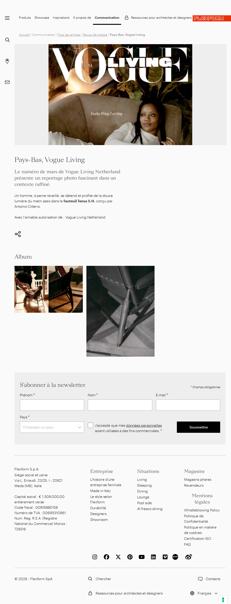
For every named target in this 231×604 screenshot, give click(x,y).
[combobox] (52, 427)
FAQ (187, 544)
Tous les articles (69, 34)
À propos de (82, 17)
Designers (98, 513)
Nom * (93, 395)
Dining (142, 491)
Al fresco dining (150, 508)
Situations (148, 471)
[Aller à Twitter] (117, 557)
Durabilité (98, 508)
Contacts (213, 579)
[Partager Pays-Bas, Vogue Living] (17, 234)
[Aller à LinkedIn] (152, 557)
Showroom (99, 519)
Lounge (143, 497)
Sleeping (144, 485)
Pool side (144, 503)
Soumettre (198, 427)
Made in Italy (100, 490)
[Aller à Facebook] (105, 557)
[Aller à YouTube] (140, 557)
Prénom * (27, 395)
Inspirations (61, 17)
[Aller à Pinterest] (129, 557)
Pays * (25, 417)
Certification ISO (197, 538)
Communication (107, 17)
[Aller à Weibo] (187, 557)
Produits (25, 17)
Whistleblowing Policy (202, 510)
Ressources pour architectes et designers (161, 17)
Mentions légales (202, 498)
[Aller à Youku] (176, 557)
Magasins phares (197, 479)
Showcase (42, 17)
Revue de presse (95, 34)
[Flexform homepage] (212, 18)
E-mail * (162, 395)
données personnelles (144, 425)
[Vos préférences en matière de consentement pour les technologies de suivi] (223, 599)
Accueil (24, 34)
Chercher (103, 579)
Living (142, 479)
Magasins (194, 471)
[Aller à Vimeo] (164, 557)
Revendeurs (193, 485)
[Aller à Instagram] (93, 557)
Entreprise (101, 471)
